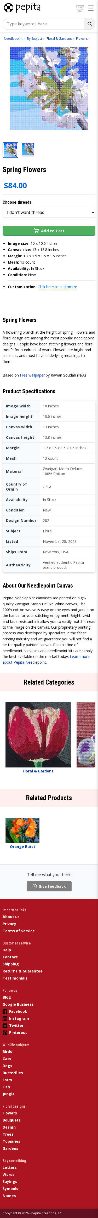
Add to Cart (53, 230)
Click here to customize (57, 286)
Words (9, 1174)
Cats (7, 1058)
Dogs (7, 1065)
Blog (7, 997)
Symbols (10, 1188)
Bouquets (12, 1120)
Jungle (9, 1093)
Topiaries (11, 1141)
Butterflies (13, 1072)
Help (7, 949)
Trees (8, 1134)
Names (9, 1195)
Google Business (18, 1004)
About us (11, 916)
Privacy (9, 923)
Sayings (10, 1181)
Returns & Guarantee (23, 971)
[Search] (89, 24)
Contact (10, 956)
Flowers (10, 1113)
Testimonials (15, 978)
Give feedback (52, 886)
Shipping (11, 963)
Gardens (10, 1148)
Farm (7, 1079)
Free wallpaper (32, 375)
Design (9, 1127)
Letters (10, 1167)
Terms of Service (19, 930)
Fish (6, 1086)
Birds (7, 1051)
